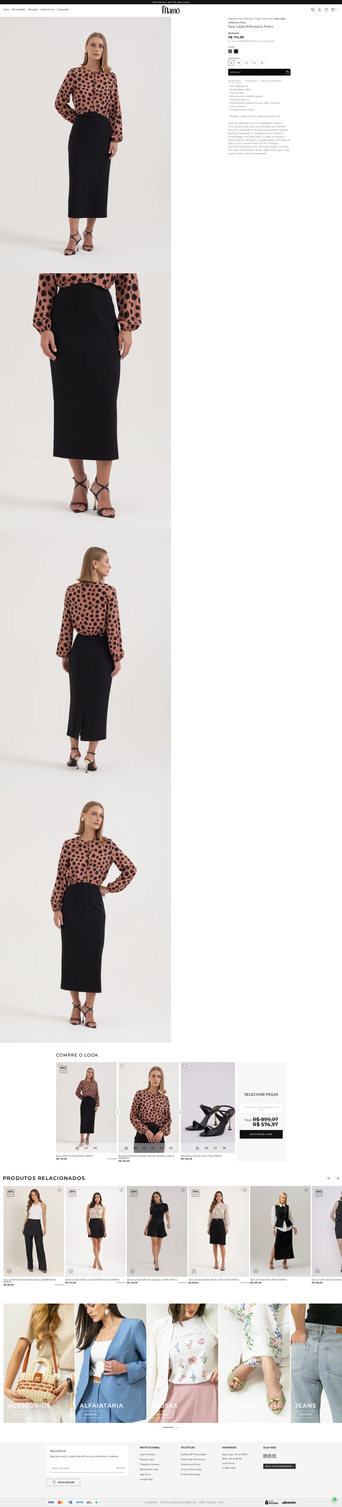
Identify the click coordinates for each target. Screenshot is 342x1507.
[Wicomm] (289, 1502)
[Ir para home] (171, 10)
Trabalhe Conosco (150, 1464)
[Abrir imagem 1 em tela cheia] (85, 145)
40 (246, 62)
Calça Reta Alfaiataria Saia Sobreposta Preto (30, 1281)
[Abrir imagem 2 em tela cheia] (85, 401)
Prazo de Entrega (190, 1474)
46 (262, 62)
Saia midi (268, 18)
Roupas (33, 9)
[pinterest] (274, 1456)
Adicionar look (261, 1134)
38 (238, 62)
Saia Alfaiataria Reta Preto (268, 1280)
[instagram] (265, 1456)
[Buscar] (313, 9)
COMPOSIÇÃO (250, 81)
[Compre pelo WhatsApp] (334, 1499)
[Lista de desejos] (326, 9)
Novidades (18, 9)
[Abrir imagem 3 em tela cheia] (85, 658)
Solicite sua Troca (190, 1464)
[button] (334, 10)
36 (231, 62)
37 (215, 1148)
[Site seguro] (272, 1502)
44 (162, 1148)
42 (254, 62)
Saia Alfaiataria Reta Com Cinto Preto (213, 1280)
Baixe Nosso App (149, 1469)
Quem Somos (147, 1454)
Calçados (63, 9)
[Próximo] (337, 1178)
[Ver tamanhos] (9, 1271)
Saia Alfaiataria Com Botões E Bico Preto (92, 1280)
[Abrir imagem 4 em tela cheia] (85, 914)
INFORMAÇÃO (234, 81)
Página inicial (235, 18)
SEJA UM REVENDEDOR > (279, 1466)
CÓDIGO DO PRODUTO (271, 81)
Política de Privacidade (193, 1454)
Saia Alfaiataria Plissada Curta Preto (152, 1280)
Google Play (146, 1479)
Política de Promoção (193, 1459)
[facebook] (269, 1456)
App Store (145, 1474)
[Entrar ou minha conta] (319, 9)
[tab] (168, 1427)
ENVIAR (120, 1468)
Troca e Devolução (191, 1469)
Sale (6, 9)
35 (197, 1148)
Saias (258, 18)
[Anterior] (329, 1178)
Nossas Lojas (147, 1459)
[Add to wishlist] (59, 1190)
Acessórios (47, 9)
